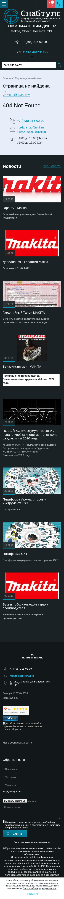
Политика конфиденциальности (32, 842)
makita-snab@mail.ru (35, 51)
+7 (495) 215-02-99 (34, 42)
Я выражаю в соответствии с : (32, 825)
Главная (8, 78)
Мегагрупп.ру (10, 697)
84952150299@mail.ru (31, 131)
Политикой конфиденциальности (40, 888)
